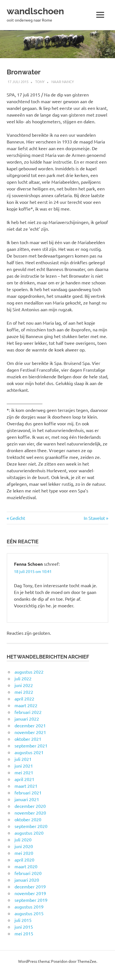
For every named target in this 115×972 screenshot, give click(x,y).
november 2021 (30, 732)
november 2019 (30, 893)
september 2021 (31, 745)
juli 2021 (23, 759)
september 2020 (31, 826)
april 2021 (24, 779)
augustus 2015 (29, 913)
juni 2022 (24, 685)
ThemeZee (86, 961)
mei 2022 (24, 692)
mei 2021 (24, 772)
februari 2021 (28, 792)
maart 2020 (26, 866)
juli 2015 (23, 920)
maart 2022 (26, 705)
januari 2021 (27, 799)
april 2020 (24, 859)
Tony (40, 81)
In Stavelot (94, 518)
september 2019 (31, 900)
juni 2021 (24, 765)
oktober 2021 (28, 739)
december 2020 (30, 806)
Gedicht (17, 518)
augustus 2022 (29, 671)
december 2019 (30, 886)
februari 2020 (28, 873)
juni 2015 (24, 926)
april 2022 (24, 698)
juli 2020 (23, 839)
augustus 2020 (29, 833)
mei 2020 (24, 853)
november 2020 (30, 812)
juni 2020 (24, 846)
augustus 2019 (29, 906)
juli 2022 (23, 678)
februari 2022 (28, 712)
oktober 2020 (28, 819)
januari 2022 (27, 718)
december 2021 (30, 725)
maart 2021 (26, 786)
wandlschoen (35, 11)
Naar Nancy (62, 81)
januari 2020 (27, 880)
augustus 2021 (29, 752)
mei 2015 (24, 933)
